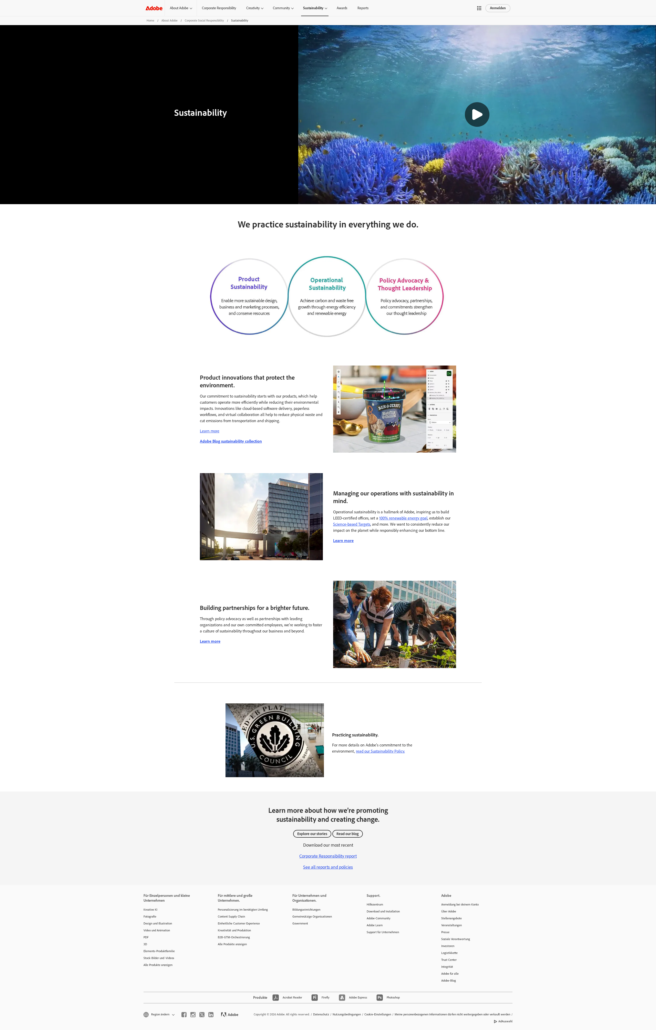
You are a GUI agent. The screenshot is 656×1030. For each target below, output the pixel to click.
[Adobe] (154, 8)
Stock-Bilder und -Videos (159, 958)
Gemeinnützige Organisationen (312, 916)
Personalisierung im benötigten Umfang (243, 909)
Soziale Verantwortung (455, 939)
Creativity (253, 8)
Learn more (209, 431)
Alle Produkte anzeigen (158, 965)
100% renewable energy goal (403, 518)
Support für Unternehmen (383, 932)
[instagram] (193, 1014)
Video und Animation (157, 930)
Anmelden (498, 8)
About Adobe (179, 8)
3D (145, 944)
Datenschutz (321, 1014)
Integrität (447, 967)
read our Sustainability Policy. (380, 751)
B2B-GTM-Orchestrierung (234, 937)
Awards (342, 8)
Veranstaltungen (451, 925)
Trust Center (449, 960)
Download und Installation (383, 911)
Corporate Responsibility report (328, 856)
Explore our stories (312, 833)
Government (300, 923)
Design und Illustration (158, 923)
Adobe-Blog (448, 980)
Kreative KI (150, 909)
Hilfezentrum (375, 904)
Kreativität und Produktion (234, 930)
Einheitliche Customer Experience (239, 923)
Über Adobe (448, 911)
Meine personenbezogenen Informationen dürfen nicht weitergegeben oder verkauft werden (452, 1014)
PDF (146, 937)
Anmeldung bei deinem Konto (460, 904)
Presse (445, 932)
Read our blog (347, 833)
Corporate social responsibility (204, 20)
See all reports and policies (328, 867)
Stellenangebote (451, 918)
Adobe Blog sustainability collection (231, 441)
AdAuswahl (505, 1021)
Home (150, 20)
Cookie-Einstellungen (377, 1014)
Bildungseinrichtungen (306, 909)
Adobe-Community (379, 918)
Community (281, 8)
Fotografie (150, 916)
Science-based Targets (351, 524)
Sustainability (313, 8)
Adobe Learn (375, 925)
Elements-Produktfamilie (159, 951)
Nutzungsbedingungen (347, 1014)
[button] (479, 8)
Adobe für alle (450, 973)
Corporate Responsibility (219, 8)
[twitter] (201, 1014)
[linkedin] (210, 1014)
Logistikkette (449, 953)
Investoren (447, 946)
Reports (362, 8)
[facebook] (184, 1014)
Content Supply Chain (231, 916)
